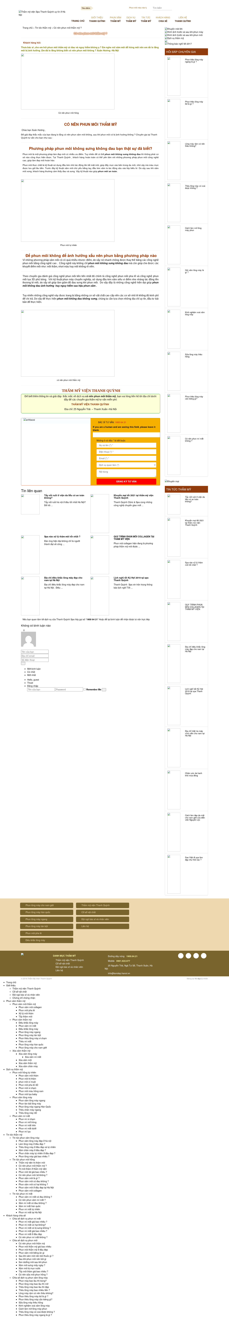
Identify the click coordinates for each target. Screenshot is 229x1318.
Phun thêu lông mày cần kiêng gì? (194, 397)
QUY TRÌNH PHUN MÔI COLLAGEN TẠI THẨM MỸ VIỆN (134, 537)
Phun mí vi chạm (27, 1119)
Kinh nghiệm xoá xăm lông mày (195, 313)
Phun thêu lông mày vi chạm (33, 1038)
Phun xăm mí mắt (27, 1025)
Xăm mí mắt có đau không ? (33, 1203)
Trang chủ (28, 27)
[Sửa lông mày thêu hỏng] (174, 371)
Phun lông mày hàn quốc (38, 912)
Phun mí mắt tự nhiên (29, 1209)
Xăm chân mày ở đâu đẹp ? (32, 1150)
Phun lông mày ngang (36, 919)
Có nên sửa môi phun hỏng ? (33, 1274)
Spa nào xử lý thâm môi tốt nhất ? (62, 536)
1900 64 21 (120, 422)
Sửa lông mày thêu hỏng (193, 355)
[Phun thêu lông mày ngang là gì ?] (174, 76)
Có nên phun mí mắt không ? (194, 439)
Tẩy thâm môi (25, 1016)
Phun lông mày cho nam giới (40, 905)
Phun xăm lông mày (22, 1097)
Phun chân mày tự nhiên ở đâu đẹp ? (37, 1153)
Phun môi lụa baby (28, 1094)
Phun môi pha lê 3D (28, 1084)
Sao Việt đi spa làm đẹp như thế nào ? (194, 858)
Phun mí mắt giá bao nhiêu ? (33, 1221)
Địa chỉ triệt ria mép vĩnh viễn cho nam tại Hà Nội (195, 733)
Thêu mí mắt (25, 1041)
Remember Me (93, 689)
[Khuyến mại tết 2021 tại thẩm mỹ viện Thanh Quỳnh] (100, 513)
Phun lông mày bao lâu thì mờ (33, 1283)
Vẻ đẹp (198, 978)
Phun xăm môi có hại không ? (33, 1184)
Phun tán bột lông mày (30, 1103)
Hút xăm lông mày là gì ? (194, 271)
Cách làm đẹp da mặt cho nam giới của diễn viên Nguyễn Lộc (195, 817)
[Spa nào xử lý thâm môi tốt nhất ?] (30, 554)
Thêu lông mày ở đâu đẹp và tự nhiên (37, 1147)
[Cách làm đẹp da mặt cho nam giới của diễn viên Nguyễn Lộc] (174, 832)
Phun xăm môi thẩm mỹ (24, 1004)
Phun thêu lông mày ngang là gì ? (194, 60)
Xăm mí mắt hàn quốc (30, 1206)
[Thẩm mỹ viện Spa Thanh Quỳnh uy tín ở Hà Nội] (43, 13)
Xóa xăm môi (25, 1060)
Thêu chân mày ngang (30, 1109)
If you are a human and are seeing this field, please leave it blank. (124, 428)
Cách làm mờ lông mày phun (193, 229)
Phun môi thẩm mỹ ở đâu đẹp (33, 1249)
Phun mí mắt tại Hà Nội (30, 1212)
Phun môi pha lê (34, 933)
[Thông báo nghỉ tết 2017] (178, 43)
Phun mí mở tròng (27, 1122)
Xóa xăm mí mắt (33, 1056)
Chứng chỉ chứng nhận (23, 997)
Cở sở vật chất (88, 912)
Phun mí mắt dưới (27, 1128)
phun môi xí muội (27, 1081)
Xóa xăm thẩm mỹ (21, 1050)
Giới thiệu (11, 985)
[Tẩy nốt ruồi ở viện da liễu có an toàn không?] (30, 504)
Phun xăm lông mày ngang (32, 1100)
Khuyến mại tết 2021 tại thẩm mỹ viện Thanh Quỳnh (133, 496)
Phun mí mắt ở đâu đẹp (30, 1234)
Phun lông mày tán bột (37, 926)
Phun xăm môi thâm (28, 1075)
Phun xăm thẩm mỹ (15, 1000)
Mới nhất (31, 674)
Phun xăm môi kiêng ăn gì (31, 1252)
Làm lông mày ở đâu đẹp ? (32, 1143)
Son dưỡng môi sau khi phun (33, 1262)
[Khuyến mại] (172, 480)
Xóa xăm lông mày (28, 1053)
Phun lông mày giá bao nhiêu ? (34, 1156)
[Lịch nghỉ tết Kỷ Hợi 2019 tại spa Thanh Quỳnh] (100, 596)
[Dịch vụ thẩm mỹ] (174, 37)
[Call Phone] (192, 7)
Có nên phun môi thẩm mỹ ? (33, 1165)
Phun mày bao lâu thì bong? (33, 1280)
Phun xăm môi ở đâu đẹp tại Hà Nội (36, 1187)
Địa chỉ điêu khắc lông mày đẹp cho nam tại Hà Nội (63, 579)
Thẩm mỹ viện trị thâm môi (32, 1162)
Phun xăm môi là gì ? (29, 1178)
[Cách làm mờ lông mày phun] (174, 244)
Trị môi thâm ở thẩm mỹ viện (33, 1168)
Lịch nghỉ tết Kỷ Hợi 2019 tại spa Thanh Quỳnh (131, 579)
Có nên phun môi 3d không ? (33, 1175)
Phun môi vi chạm (27, 1087)
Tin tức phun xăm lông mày (25, 1137)
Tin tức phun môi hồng (23, 1159)
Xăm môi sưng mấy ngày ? (32, 1265)
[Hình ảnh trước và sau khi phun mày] (184, 31)
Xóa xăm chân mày (28, 1066)
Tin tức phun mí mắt (22, 1193)
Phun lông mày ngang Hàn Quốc (35, 1106)
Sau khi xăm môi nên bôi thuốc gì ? (36, 1255)
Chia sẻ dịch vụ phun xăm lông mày (30, 1277)
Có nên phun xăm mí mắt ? (32, 1199)
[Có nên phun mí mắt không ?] (174, 455)
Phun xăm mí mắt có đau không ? (35, 1196)
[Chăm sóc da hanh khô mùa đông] (174, 790)
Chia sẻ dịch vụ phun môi (24, 1240)
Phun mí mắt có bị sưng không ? (35, 1227)
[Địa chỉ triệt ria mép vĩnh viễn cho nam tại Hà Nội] (174, 747)
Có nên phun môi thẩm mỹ (32, 1243)
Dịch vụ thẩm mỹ (14, 1069)
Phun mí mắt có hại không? (32, 1224)
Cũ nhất (31, 671)
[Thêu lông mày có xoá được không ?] (174, 202)
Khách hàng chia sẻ (16, 1215)
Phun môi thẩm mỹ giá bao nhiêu (35, 1246)
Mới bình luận (34, 668)
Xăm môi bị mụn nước (29, 1268)
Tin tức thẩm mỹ (43, 27)
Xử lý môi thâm (26, 1013)
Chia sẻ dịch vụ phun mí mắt (26, 1218)
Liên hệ (85, 926)
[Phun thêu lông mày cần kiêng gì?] (174, 413)
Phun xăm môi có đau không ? (34, 1181)
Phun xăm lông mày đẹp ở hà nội (35, 1140)
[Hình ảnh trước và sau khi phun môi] (184, 34)
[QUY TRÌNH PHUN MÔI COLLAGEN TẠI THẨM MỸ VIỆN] (100, 554)
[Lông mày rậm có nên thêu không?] (174, 160)
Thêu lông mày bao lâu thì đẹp (34, 1286)
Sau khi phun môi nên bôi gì (32, 1258)
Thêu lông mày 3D (28, 1112)
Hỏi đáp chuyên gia (181, 52)
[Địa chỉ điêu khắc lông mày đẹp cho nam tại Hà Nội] (30, 596)
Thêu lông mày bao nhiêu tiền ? (34, 1290)
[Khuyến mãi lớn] (174, 28)
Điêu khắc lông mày (35, 940)
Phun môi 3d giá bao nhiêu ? (33, 1171)
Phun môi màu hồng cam (31, 1091)
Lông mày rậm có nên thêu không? (195, 144)
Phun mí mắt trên (27, 1125)
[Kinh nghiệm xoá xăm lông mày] (174, 329)
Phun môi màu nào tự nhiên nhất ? (140, 7)
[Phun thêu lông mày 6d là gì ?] (174, 118)
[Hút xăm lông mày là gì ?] (174, 287)
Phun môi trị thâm (27, 1078)
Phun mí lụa (25, 1131)
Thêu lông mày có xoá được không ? (195, 186)
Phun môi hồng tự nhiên (24, 1072)
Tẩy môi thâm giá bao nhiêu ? (33, 1271)
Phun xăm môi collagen (30, 1007)
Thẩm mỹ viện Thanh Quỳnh (95, 905)
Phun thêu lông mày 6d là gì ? (194, 102)
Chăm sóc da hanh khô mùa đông (193, 774)
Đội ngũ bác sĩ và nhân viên (95, 919)
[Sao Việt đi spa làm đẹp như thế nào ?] (174, 874)
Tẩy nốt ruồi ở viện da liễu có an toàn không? (64, 496)
